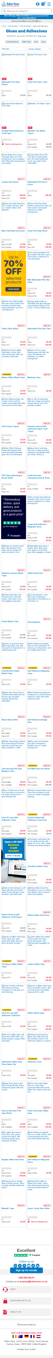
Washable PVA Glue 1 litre (39, 328)
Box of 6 (31, 247)
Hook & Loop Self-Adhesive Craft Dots (11, 1014)
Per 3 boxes (32, 638)
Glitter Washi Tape (36, 1013)
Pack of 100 (32, 538)
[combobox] (26, 11)
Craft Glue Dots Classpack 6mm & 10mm (39, 476)
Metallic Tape (8, 1208)
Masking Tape (34, 377)
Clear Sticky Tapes (10, 426)
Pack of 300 (6, 244)
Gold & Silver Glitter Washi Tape (11, 672)
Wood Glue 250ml (10, 720)
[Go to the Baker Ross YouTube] (29, 1265)
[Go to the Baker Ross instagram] (15, 1265)
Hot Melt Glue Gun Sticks (39, 768)
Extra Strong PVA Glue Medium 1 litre (12, 769)
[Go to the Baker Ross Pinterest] (24, 1265)
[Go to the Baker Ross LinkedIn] (37, 1265)
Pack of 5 (31, 440)
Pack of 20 (32, 733)
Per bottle (6, 733)
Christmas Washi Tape (38, 866)
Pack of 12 (32, 144)
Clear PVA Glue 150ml (37, 231)
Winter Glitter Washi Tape (13, 377)
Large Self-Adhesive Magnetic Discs (37, 525)
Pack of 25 (32, 782)
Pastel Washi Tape (10, 621)
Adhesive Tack (34, 1062)
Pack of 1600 (33, 489)
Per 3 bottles (7, 785)
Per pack (5, 831)
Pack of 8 (31, 880)
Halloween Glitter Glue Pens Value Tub (12, 1063)
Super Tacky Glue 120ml (39, 1208)
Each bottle (6, 782)
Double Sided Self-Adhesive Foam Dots (37, 818)
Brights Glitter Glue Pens (13, 1159)
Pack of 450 (32, 831)
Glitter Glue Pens (35, 573)
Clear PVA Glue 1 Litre (37, 82)
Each (4, 95)
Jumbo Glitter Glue (36, 964)
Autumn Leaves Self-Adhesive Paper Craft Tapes (37, 428)
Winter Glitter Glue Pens (38, 915)
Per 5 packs (6, 247)
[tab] (13, 48)
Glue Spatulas (34, 622)
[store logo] (10, 4)
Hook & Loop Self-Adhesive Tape (10, 818)
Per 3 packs (32, 147)
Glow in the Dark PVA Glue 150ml (11, 1112)
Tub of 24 (31, 929)
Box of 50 (31, 635)
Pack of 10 (6, 391)
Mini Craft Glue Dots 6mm (13, 231)
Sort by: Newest (34, 49)
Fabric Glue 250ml (10, 328)
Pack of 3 (5, 345)
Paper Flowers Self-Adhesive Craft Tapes (12, 915)
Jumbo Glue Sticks (10, 182)
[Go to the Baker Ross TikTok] (33, 1265)
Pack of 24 (6, 195)
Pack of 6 (5, 198)
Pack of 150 (32, 1173)
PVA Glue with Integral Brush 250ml (12, 476)
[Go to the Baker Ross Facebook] (20, 1265)
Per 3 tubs (32, 931)
